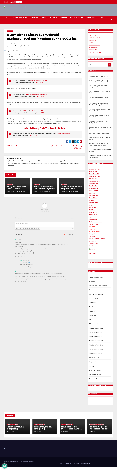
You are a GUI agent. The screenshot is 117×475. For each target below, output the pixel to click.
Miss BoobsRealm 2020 (96, 340)
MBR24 (102, 18)
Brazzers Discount (94, 37)
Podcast (91, 366)
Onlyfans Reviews (94, 362)
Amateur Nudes (93, 47)
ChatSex (91, 42)
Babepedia (92, 234)
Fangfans (53, 18)
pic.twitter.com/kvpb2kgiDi (63, 133)
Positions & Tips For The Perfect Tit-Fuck (98, 428)
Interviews (34, 18)
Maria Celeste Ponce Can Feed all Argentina (44, 187)
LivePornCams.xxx (94, 45)
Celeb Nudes (93, 219)
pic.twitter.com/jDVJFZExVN (38, 80)
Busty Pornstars (93, 298)
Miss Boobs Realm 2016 (96, 328)
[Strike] (23, 229)
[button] (111, 20)
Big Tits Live (92, 35)
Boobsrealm (12, 44)
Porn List (91, 246)
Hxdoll (91, 205)
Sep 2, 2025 (93, 431)
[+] (38, 228)
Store (44, 18)
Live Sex (8, 22)
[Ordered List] (25, 229)
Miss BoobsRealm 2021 (96, 345)
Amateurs (92, 281)
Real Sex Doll (93, 186)
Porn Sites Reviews (95, 370)
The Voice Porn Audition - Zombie (20, 146)
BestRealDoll (93, 193)
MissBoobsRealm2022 (95, 353)
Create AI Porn (93, 49)
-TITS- (91, 217)
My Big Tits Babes (94, 224)
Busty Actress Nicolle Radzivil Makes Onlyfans (16, 188)
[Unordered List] (27, 229)
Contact (63, 18)
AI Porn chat (93, 171)
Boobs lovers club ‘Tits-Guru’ (97, 238)
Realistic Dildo (93, 202)
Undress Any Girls (94, 169)
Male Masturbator (94, 181)
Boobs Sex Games (76, 18)
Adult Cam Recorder (95, 52)
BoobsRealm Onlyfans (19, 18)
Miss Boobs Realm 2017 (96, 332)
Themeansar (31, 461)
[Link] (34, 229)
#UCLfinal (26, 111)
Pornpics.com (93, 188)
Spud (29, 262)
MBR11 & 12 (93, 315)
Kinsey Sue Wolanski (23, 46)
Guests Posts (91, 18)
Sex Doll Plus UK (94, 178)
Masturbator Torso (94, 176)
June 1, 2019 (39, 82)
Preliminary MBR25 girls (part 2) (98, 76)
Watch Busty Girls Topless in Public (45, 128)
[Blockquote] (30, 229)
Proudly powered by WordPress (11, 461)
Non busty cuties (94, 357)
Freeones (92, 236)
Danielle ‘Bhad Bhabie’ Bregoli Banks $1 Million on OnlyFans (71, 188)
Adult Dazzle (93, 212)
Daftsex (91, 200)
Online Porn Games (21, 22)
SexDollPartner (93, 195)
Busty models (93, 290)
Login (72, 218)
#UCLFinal (29, 94)
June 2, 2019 (33, 135)
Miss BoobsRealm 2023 (96, 349)
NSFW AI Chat (93, 183)
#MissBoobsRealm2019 (96, 277)
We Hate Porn (93, 241)
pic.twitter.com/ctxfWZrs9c (38, 111)
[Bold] (16, 229)
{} (36, 228)
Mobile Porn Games (39, 22)
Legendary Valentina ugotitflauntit (99, 133)
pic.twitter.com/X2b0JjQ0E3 (40, 94)
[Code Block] (32, 229)
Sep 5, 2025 (11, 431)
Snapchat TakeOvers (95, 374)
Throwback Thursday (95, 379)
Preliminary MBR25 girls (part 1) (98, 81)
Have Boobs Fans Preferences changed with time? (71, 429)
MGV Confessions (94, 324)
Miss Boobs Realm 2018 (96, 336)
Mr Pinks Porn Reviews (95, 222)
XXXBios (92, 210)
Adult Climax (93, 214)
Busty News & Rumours (96, 294)
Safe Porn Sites (93, 243)
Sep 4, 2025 (38, 431)
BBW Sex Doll (93, 190)
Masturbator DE (94, 174)
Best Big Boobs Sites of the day (98, 285)
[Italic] (19, 229)
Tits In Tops (92, 253)
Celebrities (10, 31)
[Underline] (21, 229)
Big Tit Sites (92, 207)
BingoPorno (92, 40)
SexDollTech (93, 198)
